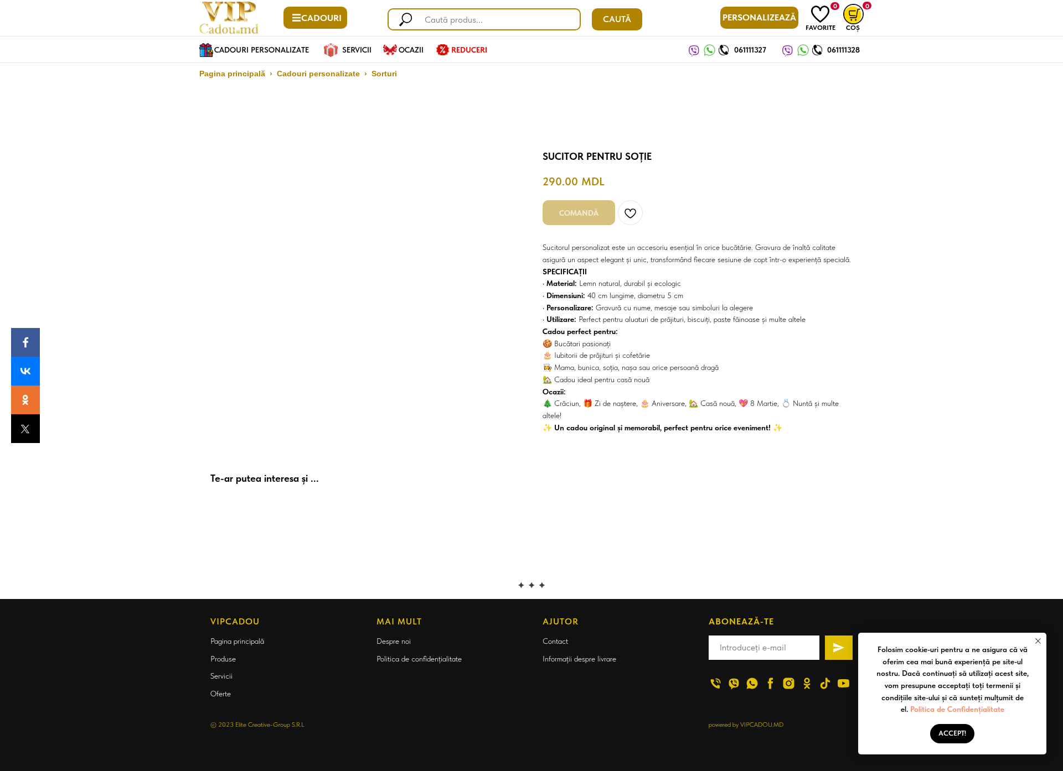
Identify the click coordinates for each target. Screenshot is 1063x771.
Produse (223, 658)
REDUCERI (469, 49)
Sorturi (384, 73)
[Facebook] (25, 342)
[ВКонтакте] (25, 371)
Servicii (221, 675)
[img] (820, 14)
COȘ (853, 28)
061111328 (843, 49)
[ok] (807, 683)
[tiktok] (825, 683)
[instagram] (789, 683)
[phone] (716, 683)
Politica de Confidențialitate (957, 709)
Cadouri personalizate (318, 73)
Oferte (220, 693)
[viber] (734, 683)
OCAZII (411, 49)
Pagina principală (232, 73)
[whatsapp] (752, 683)
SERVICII (356, 49)
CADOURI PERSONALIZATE (261, 49)
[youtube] (843, 683)
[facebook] (770, 683)
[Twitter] (25, 428)
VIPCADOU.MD (761, 724)
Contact (555, 641)
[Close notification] (1038, 641)
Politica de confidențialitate (419, 658)
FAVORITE (820, 28)
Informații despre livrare (579, 658)
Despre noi (393, 641)
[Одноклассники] (25, 400)
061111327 (750, 49)
